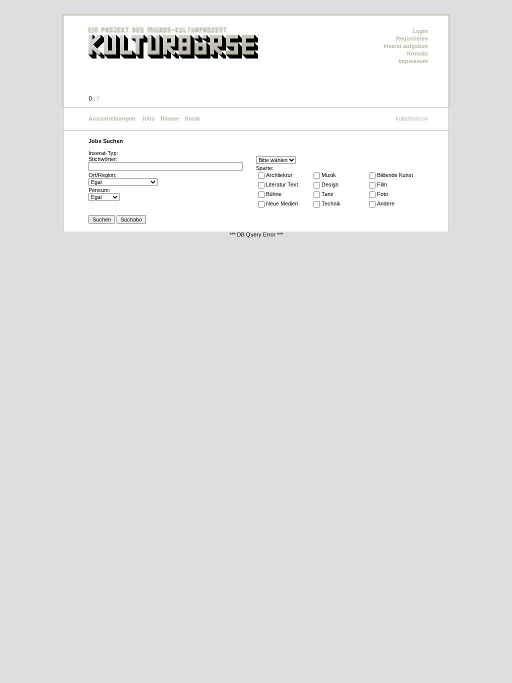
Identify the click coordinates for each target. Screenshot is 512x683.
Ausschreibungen (112, 119)
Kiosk (192, 119)
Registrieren (412, 39)
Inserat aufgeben (406, 46)
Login (420, 31)
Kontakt (417, 53)
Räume (169, 119)
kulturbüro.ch (412, 119)
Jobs (148, 119)
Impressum (413, 61)
